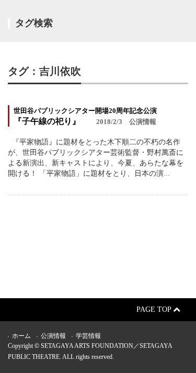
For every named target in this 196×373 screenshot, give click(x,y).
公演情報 (53, 336)
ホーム (21, 336)
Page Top (154, 309)
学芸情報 (88, 336)
